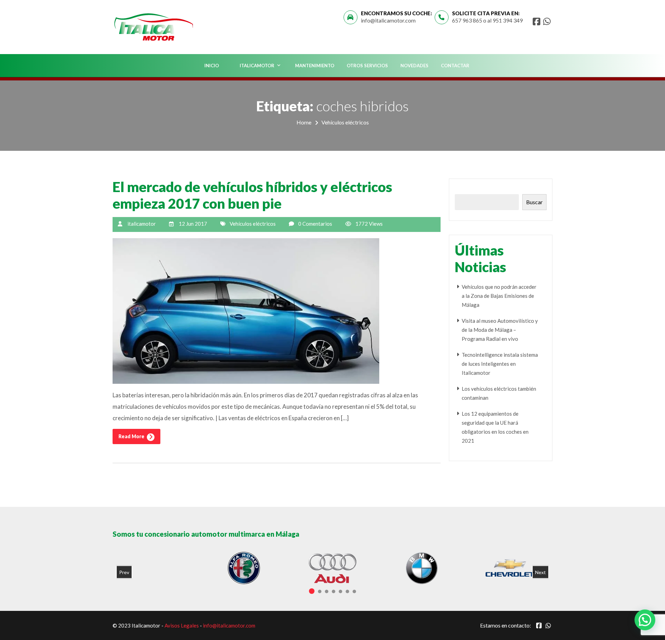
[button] (645, 619)
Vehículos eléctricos (345, 122)
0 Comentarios (315, 223)
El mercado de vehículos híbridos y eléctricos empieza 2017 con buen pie (252, 195)
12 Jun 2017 (193, 223)
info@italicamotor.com (388, 20)
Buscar (534, 202)
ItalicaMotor (257, 65)
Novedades (414, 65)
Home (303, 122)
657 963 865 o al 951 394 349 (487, 20)
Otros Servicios (367, 65)
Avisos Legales (182, 625)
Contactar (455, 65)
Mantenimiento (314, 65)
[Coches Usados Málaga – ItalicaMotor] (154, 25)
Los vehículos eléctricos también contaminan (499, 393)
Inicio (211, 65)
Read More (131, 436)
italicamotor (141, 223)
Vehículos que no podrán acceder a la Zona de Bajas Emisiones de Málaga (499, 296)
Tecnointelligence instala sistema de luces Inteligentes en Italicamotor (500, 364)
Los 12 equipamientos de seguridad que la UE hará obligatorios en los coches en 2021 (495, 427)
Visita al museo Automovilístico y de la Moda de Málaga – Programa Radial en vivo (500, 330)
